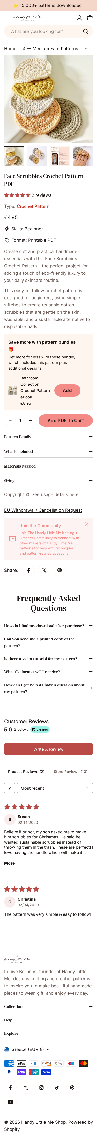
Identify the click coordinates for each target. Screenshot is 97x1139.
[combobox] (48, 31)
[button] (18, 195)
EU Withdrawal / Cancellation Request (43, 510)
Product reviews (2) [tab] (26, 771)
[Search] (86, 31)
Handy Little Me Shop (43, 1122)
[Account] (79, 18)
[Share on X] (44, 570)
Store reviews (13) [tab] (70, 771)
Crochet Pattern (33, 206)
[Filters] (9, 788)
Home (10, 48)
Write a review (48, 749)
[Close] (87, 524)
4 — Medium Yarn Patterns (50, 48)
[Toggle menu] (7, 18)
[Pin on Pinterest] (60, 570)
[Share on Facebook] (29, 570)
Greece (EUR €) (27, 1049)
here (74, 494)
